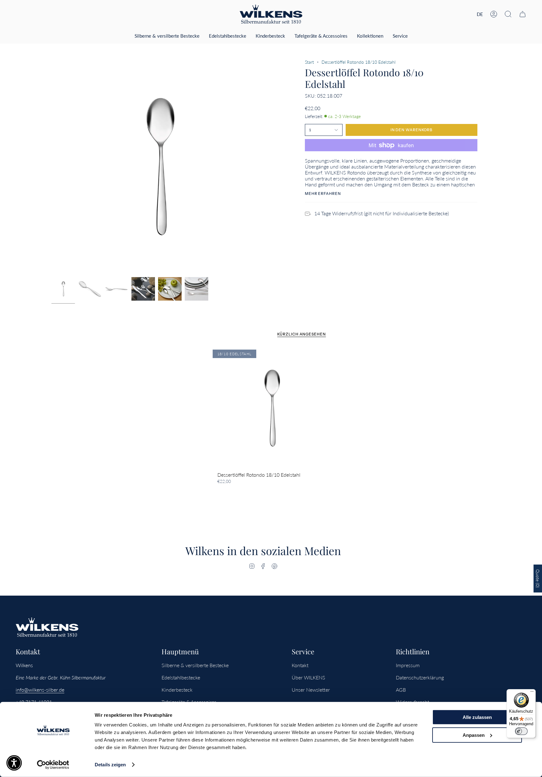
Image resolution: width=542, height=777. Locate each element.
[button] (508, 14)
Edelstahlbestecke (181, 677)
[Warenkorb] (522, 14)
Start (309, 62)
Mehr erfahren (323, 193)
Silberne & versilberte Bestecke (195, 665)
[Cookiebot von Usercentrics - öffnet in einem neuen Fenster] (53, 764)
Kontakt (300, 665)
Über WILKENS (308, 677)
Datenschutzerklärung (420, 677)
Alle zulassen (477, 717)
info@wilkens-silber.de (40, 690)
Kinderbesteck (177, 690)
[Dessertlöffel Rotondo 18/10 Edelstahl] (271, 408)
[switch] (521, 731)
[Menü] (532, 693)
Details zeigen (110, 764)
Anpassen (474, 734)
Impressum (408, 665)
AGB (401, 690)
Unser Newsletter (311, 690)
